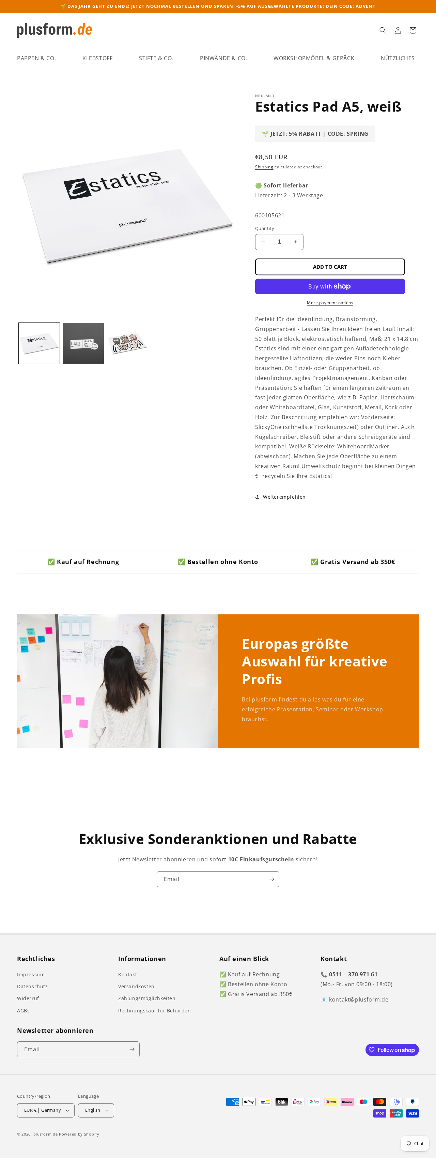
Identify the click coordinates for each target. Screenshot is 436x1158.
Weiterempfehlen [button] (284, 497)
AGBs (23, 1010)
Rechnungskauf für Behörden (154, 1010)
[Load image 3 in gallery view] (127, 343)
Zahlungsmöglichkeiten (147, 998)
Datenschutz (32, 986)
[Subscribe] (271, 879)
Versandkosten (136, 986)
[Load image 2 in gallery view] (83, 343)
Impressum (31, 974)
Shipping (264, 167)
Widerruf (28, 998)
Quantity (264, 228)
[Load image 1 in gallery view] (39, 343)
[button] (36, 58)
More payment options (330, 302)
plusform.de (45, 1134)
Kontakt (127, 974)
